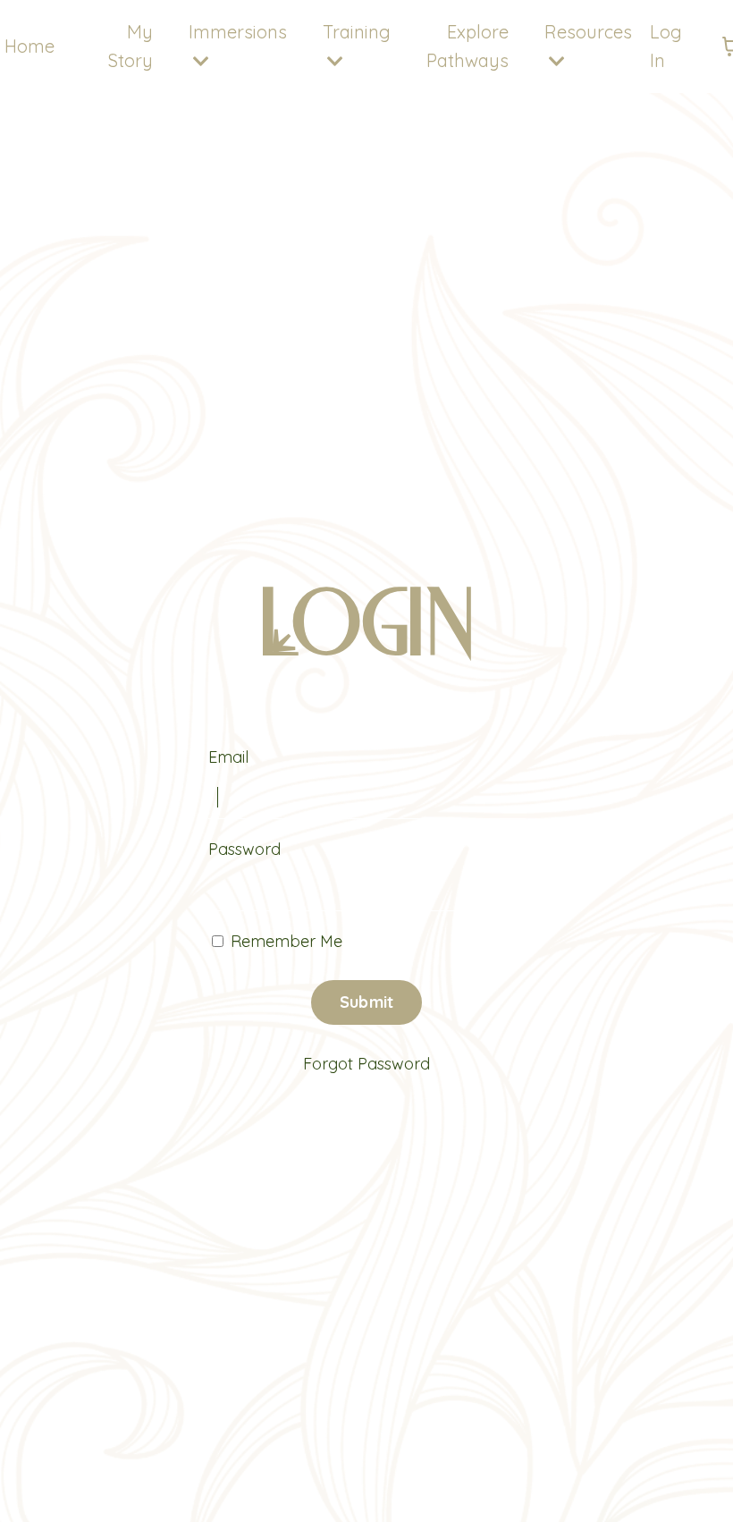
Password (244, 849)
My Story (130, 46)
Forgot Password (366, 1063)
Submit (367, 1002)
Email (228, 757)
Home (29, 46)
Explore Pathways (467, 46)
